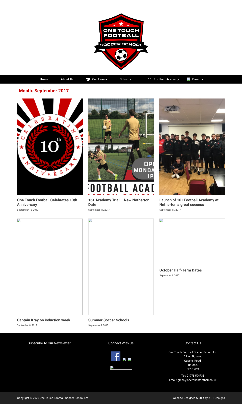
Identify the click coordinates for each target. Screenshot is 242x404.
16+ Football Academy (163, 79)
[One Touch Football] (121, 71)
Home (43, 79)
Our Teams (99, 79)
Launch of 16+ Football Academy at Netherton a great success (189, 202)
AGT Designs (217, 398)
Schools (125, 79)
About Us (67, 79)
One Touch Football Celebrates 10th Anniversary (47, 202)
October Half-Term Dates (180, 270)
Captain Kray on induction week (43, 320)
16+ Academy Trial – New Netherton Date (118, 202)
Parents (197, 79)
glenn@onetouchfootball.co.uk (197, 380)
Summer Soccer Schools (108, 320)
